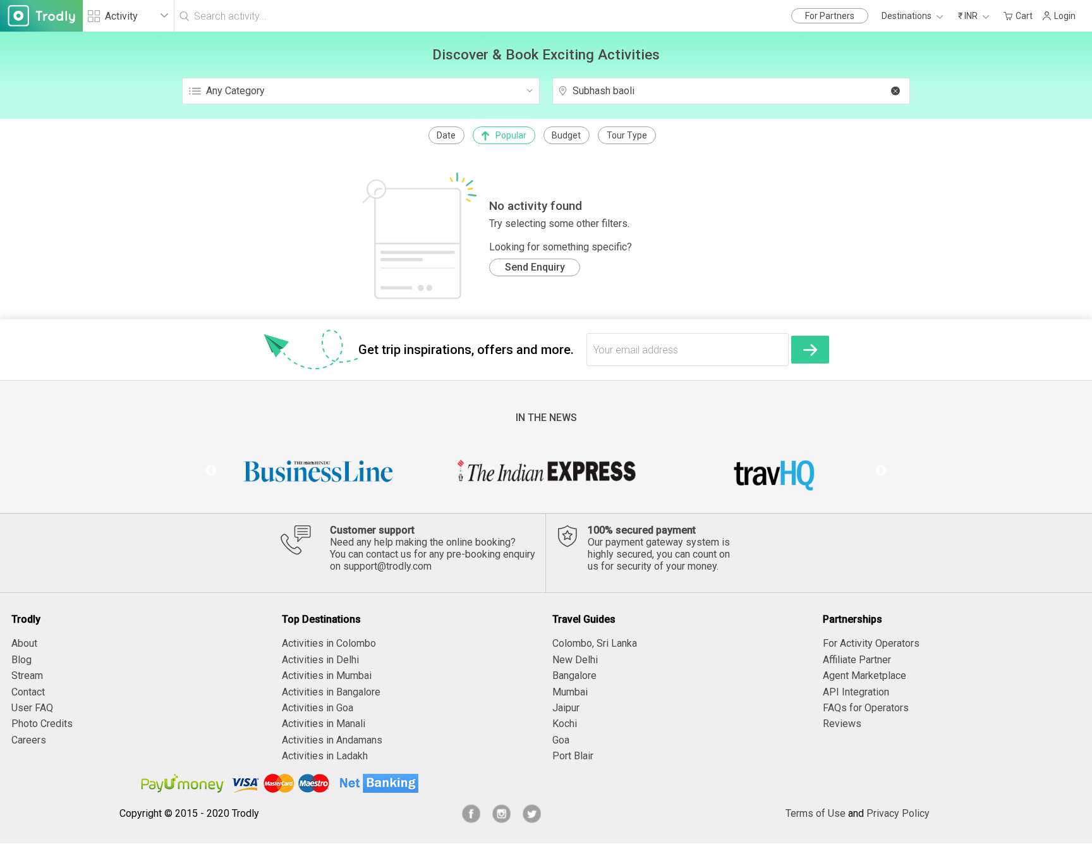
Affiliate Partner (857, 660)
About (24, 643)
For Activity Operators (871, 643)
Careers (28, 740)
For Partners (829, 16)
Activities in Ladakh (325, 756)
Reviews (842, 724)
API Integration (856, 692)
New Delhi (575, 660)
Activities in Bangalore (331, 692)
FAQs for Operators (866, 708)
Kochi (564, 724)
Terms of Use (816, 813)
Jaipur (565, 708)
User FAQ (32, 708)
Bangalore (574, 676)
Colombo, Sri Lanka (594, 643)
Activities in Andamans (332, 740)
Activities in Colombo (329, 643)
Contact (28, 692)
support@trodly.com (387, 566)
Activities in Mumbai (327, 676)
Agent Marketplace (864, 676)
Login (1065, 16)
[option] (318, 471)
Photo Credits (42, 724)
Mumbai (570, 692)
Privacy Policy (898, 813)
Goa (560, 740)
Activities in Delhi (320, 660)
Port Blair (572, 756)
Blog (21, 660)
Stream (27, 676)
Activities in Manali (323, 724)
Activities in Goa (317, 708)
